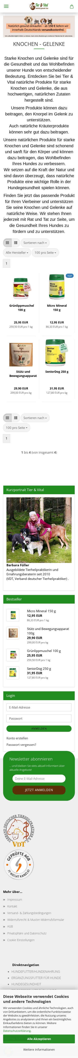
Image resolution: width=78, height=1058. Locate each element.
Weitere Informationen (39, 1050)
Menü (6, 6)
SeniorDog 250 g (56, 372)
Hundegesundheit (26, 984)
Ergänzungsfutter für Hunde (36, 978)
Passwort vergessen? (21, 744)
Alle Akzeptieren (39, 1039)
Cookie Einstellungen (21, 940)
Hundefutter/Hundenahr (32, 971)
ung (56, 971)
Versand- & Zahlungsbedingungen (29, 913)
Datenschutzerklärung (17, 1031)
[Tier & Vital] (39, 6)
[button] (7, 242)
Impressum (14, 899)
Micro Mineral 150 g (57, 308)
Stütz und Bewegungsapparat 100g (23, 374)
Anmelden (39, 728)
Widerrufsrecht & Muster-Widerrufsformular (35, 920)
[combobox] (35, 242)
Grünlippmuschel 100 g (21, 308)
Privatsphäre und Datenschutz (26, 933)
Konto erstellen (17, 738)
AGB (10, 926)
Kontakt (12, 906)
